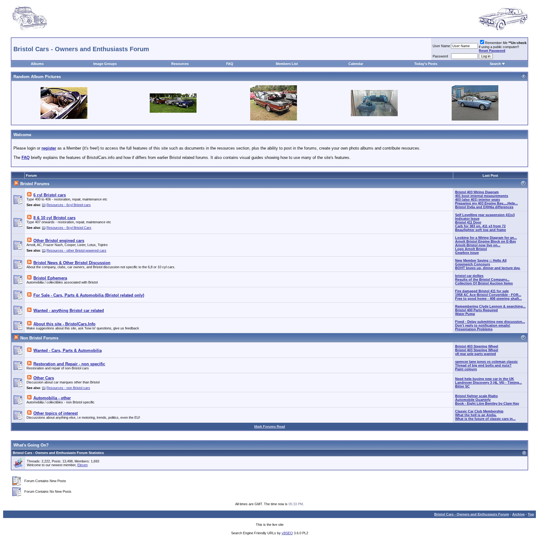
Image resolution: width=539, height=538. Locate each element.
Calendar (355, 64)
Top (531, 514)
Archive (518, 514)
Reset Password (492, 50)
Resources (180, 64)
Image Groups (105, 64)
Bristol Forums (34, 183)
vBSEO (287, 533)
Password (440, 56)
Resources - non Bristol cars (68, 388)
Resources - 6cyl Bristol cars (68, 205)
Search (495, 64)
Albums (37, 64)
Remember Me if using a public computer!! (503, 46)
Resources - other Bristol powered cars (76, 250)
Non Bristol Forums (39, 338)
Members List (287, 64)
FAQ (229, 64)
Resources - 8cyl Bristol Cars (68, 228)
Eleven (82, 465)
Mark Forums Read (269, 426)
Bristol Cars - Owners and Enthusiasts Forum (471, 514)
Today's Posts (425, 64)
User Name (441, 46)
